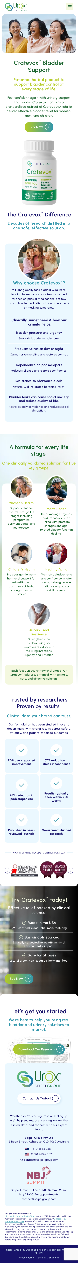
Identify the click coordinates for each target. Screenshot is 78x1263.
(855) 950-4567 (41, 1154)
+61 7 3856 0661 (41, 1149)
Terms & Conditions (47, 1257)
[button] (7, 870)
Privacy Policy (26, 1257)
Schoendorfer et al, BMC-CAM (20, 1216)
